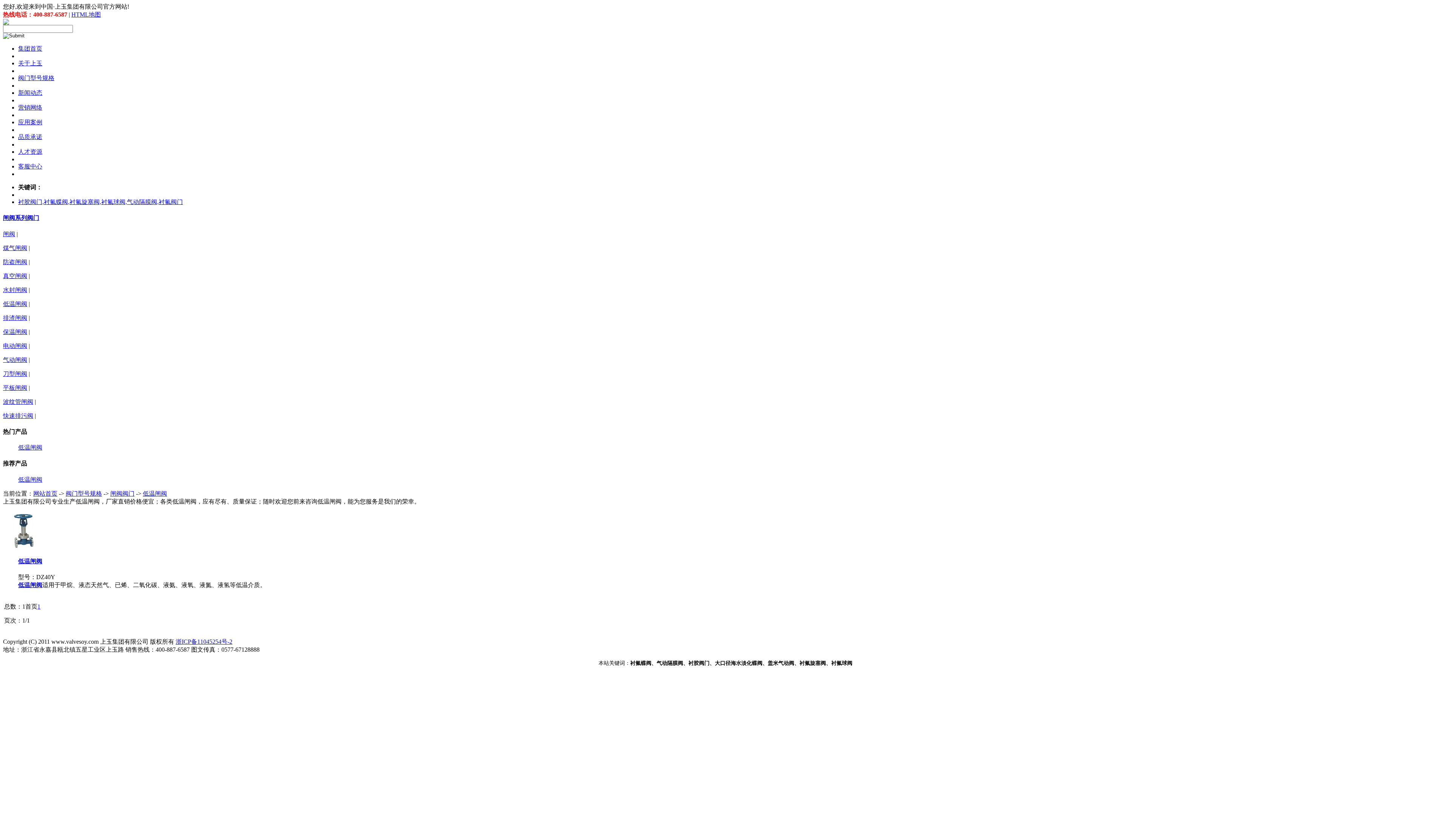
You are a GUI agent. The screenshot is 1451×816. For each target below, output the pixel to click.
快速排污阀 (18, 416)
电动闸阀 (15, 346)
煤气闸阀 (15, 248)
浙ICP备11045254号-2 (204, 641)
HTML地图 (86, 14)
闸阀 (9, 234)
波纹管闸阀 (18, 402)
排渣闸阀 (15, 318)
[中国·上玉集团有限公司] (6, 23)
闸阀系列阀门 (21, 218)
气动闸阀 (15, 360)
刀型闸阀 (15, 374)
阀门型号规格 (84, 493)
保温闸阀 (15, 332)
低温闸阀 (15, 304)
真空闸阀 (15, 276)
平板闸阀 (15, 388)
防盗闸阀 (15, 262)
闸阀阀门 (122, 493)
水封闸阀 (15, 290)
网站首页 (45, 493)
